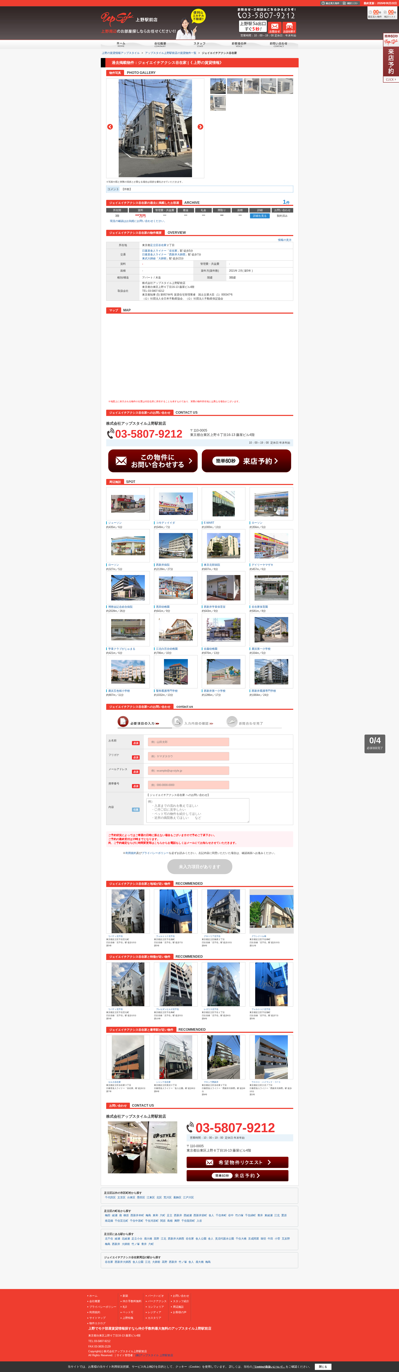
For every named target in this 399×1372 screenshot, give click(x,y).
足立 (169, 1215)
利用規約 (131, 853)
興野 (177, 1220)
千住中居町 (136, 1220)
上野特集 (128, 1317)
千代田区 (110, 1197)
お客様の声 (179, 1312)
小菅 (277, 1238)
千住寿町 (221, 1215)
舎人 (211, 1215)
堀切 (263, 1238)
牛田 (270, 1238)
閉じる (323, 1366)
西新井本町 (137, 1215)
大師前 (162, 258)
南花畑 (109, 1220)
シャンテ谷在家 (163, 1082)
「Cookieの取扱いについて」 (269, 1366)
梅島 (148, 1215)
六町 (162, 1215)
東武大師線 (149, 258)
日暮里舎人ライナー (154, 250)
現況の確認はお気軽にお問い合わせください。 (138, 221)
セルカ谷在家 (114, 1082)
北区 (159, 1197)
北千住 (109, 1238)
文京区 (121, 1197)
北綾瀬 (126, 1238)
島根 (170, 1220)
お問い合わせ (181, 1295)
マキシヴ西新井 (211, 1082)
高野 (156, 1238)
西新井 (178, 1215)
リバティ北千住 (115, 936)
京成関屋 (253, 1238)
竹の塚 (239, 1215)
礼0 (125, 1306)
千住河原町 (152, 1220)
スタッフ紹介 (181, 1301)
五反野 (286, 1238)
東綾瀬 (269, 1215)
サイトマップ (97, 1317)
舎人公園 (201, 1238)
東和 (155, 1215)
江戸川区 (188, 1197)
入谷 (199, 1220)
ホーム (93, 1295)
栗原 (284, 1215)
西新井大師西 (177, 254)
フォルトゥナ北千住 (165, 936)
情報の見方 (285, 239)
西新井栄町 (200, 1215)
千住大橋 (241, 1238)
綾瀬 (114, 1215)
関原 (163, 1220)
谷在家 (162, 245)
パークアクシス (157, 1301)
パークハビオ (156, 1295)
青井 (260, 1215)
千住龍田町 (188, 1220)
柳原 (126, 1215)
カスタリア (154, 1317)
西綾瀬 (188, 1215)
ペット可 (128, 1312)
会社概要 (94, 1301)
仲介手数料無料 (132, 1301)
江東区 (151, 1197)
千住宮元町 (121, 1220)
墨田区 (141, 1197)
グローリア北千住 (212, 936)
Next (200, 127)
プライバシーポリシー (155, 853)
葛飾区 (177, 1197)
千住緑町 (250, 1215)
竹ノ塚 (136, 1244)
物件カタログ (97, 1323)
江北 (277, 1215)
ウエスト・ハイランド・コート (266, 1082)
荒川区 (168, 1197)
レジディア (154, 1312)
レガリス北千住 (211, 1009)
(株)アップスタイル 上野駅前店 (154, 1355)
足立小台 (137, 1238)
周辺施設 (178, 1306)
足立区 (154, 245)
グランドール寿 (259, 936)
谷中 (231, 1215)
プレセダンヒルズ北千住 (167, 1009)
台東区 (131, 1197)
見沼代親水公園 (224, 1238)
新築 (125, 1295)
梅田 (107, 1215)
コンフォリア (156, 1306)
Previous (110, 127)
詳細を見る (260, 215)
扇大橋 (148, 1238)
